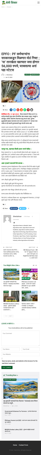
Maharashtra (35, 74)
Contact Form (23, 445)
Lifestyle (27, 74)
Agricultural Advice (10, 269)
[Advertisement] (20, 29)
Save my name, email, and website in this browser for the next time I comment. (19, 362)
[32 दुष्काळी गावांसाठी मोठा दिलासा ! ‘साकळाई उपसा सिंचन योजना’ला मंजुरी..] (11, 274)
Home (15, 445)
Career (6, 291)
